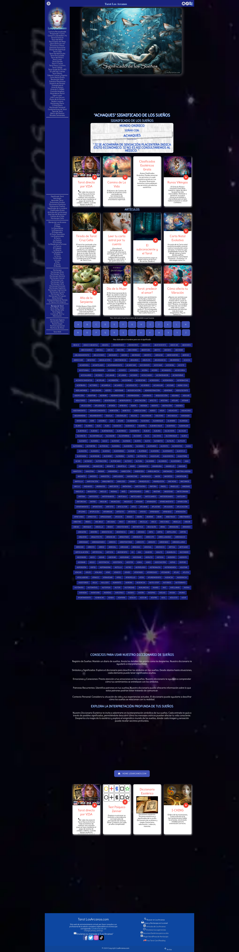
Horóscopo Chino (57, 322)
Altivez (128, 461)
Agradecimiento (97, 411)
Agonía (179, 406)
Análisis (121, 481)
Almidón (155, 451)
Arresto (140, 542)
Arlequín (151, 527)
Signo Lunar (57, 95)
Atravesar (107, 577)
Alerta (138, 441)
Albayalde (183, 426)
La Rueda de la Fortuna (57, 244)
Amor (157, 476)
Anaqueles (144, 481)
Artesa (172, 547)
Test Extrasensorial (57, 326)
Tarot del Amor (57, 39)
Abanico (146, 345)
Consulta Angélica (57, 91)
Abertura (145, 350)
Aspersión (81, 567)
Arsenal (148, 547)
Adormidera (133, 396)
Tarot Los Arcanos (116, 4)
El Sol (57, 262)
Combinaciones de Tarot (57, 109)
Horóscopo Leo (57, 280)
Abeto (157, 350)
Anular (103, 502)
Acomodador (162, 375)
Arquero (83, 537)
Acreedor (154, 380)
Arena (76, 527)
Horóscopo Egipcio (57, 320)
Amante (110, 466)
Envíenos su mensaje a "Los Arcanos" (93, 933)
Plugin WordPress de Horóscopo (154, 936)
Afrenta (123, 406)
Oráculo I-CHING (57, 89)
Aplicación (182, 507)
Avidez (131, 593)
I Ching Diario (57, 105)
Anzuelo (128, 502)
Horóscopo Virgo (57, 282)
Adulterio (80, 400)
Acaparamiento (115, 365)
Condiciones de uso (98, 928)
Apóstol (132, 512)
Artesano (183, 547)
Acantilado (98, 365)
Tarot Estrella (57, 61)
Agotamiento (79, 411)
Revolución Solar (57, 79)
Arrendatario (98, 542)
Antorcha (81, 502)
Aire (92, 421)
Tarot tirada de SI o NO (57, 69)
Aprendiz (167, 512)
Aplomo (81, 512)
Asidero (171, 557)
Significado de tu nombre (57, 208)
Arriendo (163, 542)
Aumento (117, 583)
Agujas (134, 416)
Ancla (77, 486)
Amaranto (143, 466)
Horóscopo (57, 270)
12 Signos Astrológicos (57, 302)
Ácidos (99, 375)
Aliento (164, 446)
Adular (186, 396)
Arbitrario (184, 517)
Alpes (130, 456)
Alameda (183, 421)
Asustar (183, 567)
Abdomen (186, 345)
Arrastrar (124, 537)
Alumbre (150, 461)
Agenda (143, 406)
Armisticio (107, 532)
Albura (157, 431)
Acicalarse (86, 375)
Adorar (103, 396)
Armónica (120, 532)
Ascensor (81, 557)
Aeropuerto (125, 400)
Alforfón (91, 446)
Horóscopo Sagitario (57, 288)
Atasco (117, 572)
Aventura (95, 593)
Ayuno (182, 593)
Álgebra (116, 446)
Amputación (92, 481)
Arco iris (164, 522)
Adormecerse (117, 396)
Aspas (172, 562)
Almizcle (181, 451)
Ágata (133, 406)
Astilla (118, 567)
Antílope (181, 496)
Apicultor (122, 507)
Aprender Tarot (57, 200)
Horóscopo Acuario (57, 292)
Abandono (133, 345)
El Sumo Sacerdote (57, 234)
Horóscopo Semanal (57, 107)
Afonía (112, 406)
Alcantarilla (96, 436)
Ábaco (76, 345)
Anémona (127, 486)
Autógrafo (180, 583)
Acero (154, 370)
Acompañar (178, 375)
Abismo (167, 350)
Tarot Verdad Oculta (57, 53)
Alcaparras (124, 436)
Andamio (88, 486)
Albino (94, 431)
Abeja (110, 350)
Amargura (156, 466)
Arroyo (91, 547)
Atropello (130, 577)
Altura (139, 461)
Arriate (151, 542)
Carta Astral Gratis (57, 77)
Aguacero (186, 411)
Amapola (122, 466)
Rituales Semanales (57, 115)
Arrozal (112, 547)
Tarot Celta (57, 51)
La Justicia (57, 240)
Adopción (79, 396)
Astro (128, 567)
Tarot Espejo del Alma (57, 41)
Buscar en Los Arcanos (154, 920)
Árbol (88, 522)
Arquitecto (96, 537)
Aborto (147, 355)
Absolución (104, 360)
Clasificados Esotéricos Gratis (147, 165)
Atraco (95, 577)
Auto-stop (154, 583)
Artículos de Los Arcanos (57, 212)
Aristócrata (122, 527)
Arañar (150, 517)
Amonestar (132, 476)
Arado (129, 517)
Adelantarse (81, 390)
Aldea (184, 436)
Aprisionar (105, 517)
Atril (119, 577)
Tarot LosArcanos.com (93, 919)
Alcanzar (110, 436)
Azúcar (143, 598)
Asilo (92, 562)
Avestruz (119, 593)
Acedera (170, 365)
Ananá (132, 481)
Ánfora (153, 486)
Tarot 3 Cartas (57, 63)
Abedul (99, 350)
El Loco (57, 224)
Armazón (82, 532)
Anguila (79, 492)
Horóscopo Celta (57, 218)
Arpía (159, 532)
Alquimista (168, 456)
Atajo (88, 572)
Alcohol (157, 436)
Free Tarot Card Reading (155, 940)
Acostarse (127, 380)
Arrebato (137, 537)
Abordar (136, 355)
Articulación (81, 552)
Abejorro (132, 350)
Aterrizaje (152, 572)
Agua (162, 411)
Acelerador (98, 370)
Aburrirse (174, 360)
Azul (163, 598)
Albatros (171, 426)
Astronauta (155, 567)
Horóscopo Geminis (57, 276)
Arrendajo (180, 537)
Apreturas (79, 517)
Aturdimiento (154, 577)
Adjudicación (134, 390)
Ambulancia (153, 471)
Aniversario (135, 492)
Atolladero (82, 577)
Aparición (182, 502)
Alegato (83, 441)
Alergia (126, 441)
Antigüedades (166, 496)
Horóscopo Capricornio (57, 290)
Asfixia (160, 557)
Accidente (145, 365)
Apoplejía (94, 512)
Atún (141, 577)
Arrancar (110, 537)
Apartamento (82, 507)
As (132, 552)
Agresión (114, 411)
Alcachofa (169, 431)
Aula (95, 583)
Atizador (165, 572)
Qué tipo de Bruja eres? (57, 214)
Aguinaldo (121, 416)
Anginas (186, 486)
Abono (124, 355)
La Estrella (57, 258)
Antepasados (108, 496)
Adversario (95, 400)
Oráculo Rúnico (57, 87)
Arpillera (171, 532)
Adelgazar (96, 390)
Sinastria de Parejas (57, 83)
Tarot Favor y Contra (57, 65)
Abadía (105, 345)
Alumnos (163, 461)
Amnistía (105, 476)
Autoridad (129, 587)
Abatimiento (160, 345)
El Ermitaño (57, 242)
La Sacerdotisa (57, 228)
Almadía (95, 451)
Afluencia (99, 406)
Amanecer (97, 466)
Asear (101, 557)
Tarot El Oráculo (57, 37)
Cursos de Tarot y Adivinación (57, 315)
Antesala (122, 496)
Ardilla (176, 522)
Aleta (147, 441)
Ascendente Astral (57, 93)
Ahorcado (81, 421)
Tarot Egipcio (57, 312)
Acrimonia (168, 380)
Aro (131, 532)
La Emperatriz (57, 230)
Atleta (186, 572)
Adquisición (162, 396)
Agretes (126, 411)
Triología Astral (57, 85)
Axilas (162, 593)
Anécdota (113, 486)
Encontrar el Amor (57, 45)
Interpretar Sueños (57, 206)
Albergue (82, 431)
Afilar (175, 400)
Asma (139, 562)
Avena (186, 587)
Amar (132, 466)
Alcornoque (171, 436)
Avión (141, 593)
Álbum (147, 431)
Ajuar (120, 421)
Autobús (167, 583)
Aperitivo (97, 507)
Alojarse (108, 456)
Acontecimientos (84, 380)
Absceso (91, 360)
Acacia (187, 360)
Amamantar (84, 466)
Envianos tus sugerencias (154, 930)
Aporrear (107, 512)
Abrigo (185, 355)
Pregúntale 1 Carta (57, 33)
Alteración (101, 461)
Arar (159, 517)
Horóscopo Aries (57, 272)
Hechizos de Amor (57, 328)
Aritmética (138, 527)
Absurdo (134, 360)
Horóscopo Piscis (57, 294)
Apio (133, 507)
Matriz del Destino (57, 113)
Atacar (78, 572)
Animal (114, 492)
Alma (188, 446)
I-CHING (178, 810)
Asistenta (117, 562)
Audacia (169, 577)
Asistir (129, 562)
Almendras (119, 451)
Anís (123, 492)
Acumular (158, 385)
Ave (164, 587)
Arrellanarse (164, 537)
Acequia (134, 370)
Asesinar (137, 557)
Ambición (125, 471)
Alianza (139, 446)
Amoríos (168, 476)
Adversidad (110, 400)
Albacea (117, 426)
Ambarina (112, 471)
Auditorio (83, 583)
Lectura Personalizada (57, 32)
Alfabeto (158, 441)
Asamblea (171, 552)
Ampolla (79, 481)
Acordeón (113, 380)
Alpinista (142, 456)
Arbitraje (170, 517)
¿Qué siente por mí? (57, 43)
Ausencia (141, 583)
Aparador (151, 502)
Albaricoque (156, 426)
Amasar (182, 466)
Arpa (151, 532)
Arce (121, 522)
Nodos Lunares (57, 101)
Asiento (183, 557)
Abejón (120, 350)
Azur (184, 598)
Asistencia (104, 562)
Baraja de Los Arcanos (57, 222)
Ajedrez (102, 421)
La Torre (57, 256)
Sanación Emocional (57, 47)
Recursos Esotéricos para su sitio (154, 933)
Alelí (104, 441)
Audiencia (182, 577)
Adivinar (119, 390)
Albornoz (121, 431)
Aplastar (156, 507)
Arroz (101, 547)
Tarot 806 (57, 332)
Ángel (163, 486)
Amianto (82, 476)
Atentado (138, 572)
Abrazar (159, 355)
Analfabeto (107, 481)
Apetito (109, 507)
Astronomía (170, 567)
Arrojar (80, 547)
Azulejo (173, 598)
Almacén (83, 451)
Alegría (94, 441)
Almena (106, 451)
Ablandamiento (82, 355)
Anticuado (136, 496)
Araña (139, 517)
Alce (147, 436)
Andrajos (100, 486)
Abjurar (179, 350)
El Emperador (57, 232)
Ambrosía (139, 471)
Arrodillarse (179, 542)
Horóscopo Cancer (57, 278)
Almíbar (143, 451)
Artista (109, 552)
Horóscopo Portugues (57, 296)
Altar (78, 461)
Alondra (120, 456)
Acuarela (106, 385)
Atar (108, 572)
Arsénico (160, 547)
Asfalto (149, 557)
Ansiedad (168, 492)
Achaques (166, 370)
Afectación (140, 400)
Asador (148, 552)
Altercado (116, 461)
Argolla (99, 527)
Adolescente (182, 390)
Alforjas (104, 446)
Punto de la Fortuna (57, 99)
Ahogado (185, 416)
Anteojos (93, 496)
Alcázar (137, 436)
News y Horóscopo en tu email (154, 923)
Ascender (184, 552)
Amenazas (167, 471)
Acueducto (131, 385)
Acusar (170, 385)
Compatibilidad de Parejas (57, 300)
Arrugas (136, 547)
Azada (111, 598)
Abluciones (99, 355)
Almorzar (94, 456)
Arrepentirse (126, 542)
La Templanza (57, 252)
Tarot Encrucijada (57, 55)
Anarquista (158, 481)
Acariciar (131, 365)
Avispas (151, 593)
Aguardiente (96, 416)
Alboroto (134, 431)
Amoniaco (146, 476)
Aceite (181, 365)
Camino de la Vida (57, 216)
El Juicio (57, 264)
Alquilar (154, 456)
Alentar (115, 441)
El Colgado (57, 248)
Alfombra (77, 446)
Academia (84, 365)
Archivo (132, 522)
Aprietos (92, 517)
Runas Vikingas (177, 182)
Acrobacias (182, 380)
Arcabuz (99, 522)
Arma (162, 527)
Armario (187, 527)
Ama (186, 461)
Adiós (108, 390)
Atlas (176, 572)
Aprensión (181, 512)
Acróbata (81, 385)
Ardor (187, 522)
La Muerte (57, 250)
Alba (107, 426)
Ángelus (174, 486)
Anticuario (150, 496)
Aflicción (86, 406)
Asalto (159, 552)
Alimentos (177, 446)
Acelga (111, 370)
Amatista (77, 471)
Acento (122, 370)
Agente (154, 406)
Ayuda (172, 593)
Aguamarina (80, 416)
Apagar (139, 502)
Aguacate (173, 411)
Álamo (78, 426)
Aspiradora (105, 567)
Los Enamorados (57, 236)
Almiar (131, 451)
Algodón (128, 446)
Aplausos (168, 507)
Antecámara (182, 492)
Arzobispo (122, 552)
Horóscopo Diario (57, 103)
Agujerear (146, 416)
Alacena (145, 421)
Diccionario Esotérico (57, 204)
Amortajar (181, 476)
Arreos (112, 542)
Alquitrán (182, 456)
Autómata (79, 587)
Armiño (93, 532)
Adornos (147, 396)
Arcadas (111, 522)
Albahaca (129, 426)
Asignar (81, 562)
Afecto (153, 400)
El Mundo (57, 266)
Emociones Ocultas (57, 202)
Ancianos (184, 481)
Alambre (171, 421)
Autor (117, 587)
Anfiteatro (140, 486)
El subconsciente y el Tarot (147, 249)
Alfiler (181, 441)
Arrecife (150, 537)
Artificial (97, 552)
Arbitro (77, 522)
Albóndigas (107, 431)
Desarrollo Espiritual (57, 49)
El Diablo (57, 254)
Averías (107, 593)
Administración (152, 390)
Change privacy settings (93, 930)
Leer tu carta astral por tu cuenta (116, 240)
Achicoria (180, 370)
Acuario (118, 385)
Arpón (183, 532)
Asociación (160, 562)
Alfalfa (170, 441)
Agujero (159, 416)
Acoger (133, 375)
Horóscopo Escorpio (57, 286)
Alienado (152, 446)
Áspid (93, 567)
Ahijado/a (172, 416)
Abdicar (174, 345)
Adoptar (92, 396)
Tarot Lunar (57, 59)
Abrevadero (172, 355)
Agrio (152, 411)
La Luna (57, 260)
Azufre (154, 598)
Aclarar (122, 375)
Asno (148, 562)
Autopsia (106, 587)
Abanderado (118, 345)
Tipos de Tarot (57, 111)
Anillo (103, 492)
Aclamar (110, 375)
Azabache (99, 598)
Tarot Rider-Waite (57, 308)
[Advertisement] (57, 155)
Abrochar (78, 360)
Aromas (141, 532)
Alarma (89, 426)
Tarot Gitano (57, 73)
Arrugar (124, 547)
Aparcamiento (166, 502)
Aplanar (144, 507)
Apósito (120, 512)
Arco (153, 522)
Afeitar (164, 400)
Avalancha (144, 587)
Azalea (133, 598)
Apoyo (143, 512)
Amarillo (170, 466)
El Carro (57, 238)
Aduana (175, 396)
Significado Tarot (57, 196)
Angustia (92, 492)
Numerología (57, 324)
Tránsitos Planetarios (57, 81)
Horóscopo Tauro (57, 274)
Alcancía (81, 436)
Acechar (158, 365)
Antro (93, 502)
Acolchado (147, 375)
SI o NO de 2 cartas (57, 71)
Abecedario (86, 350)
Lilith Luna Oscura (57, 97)
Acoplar (100, 380)
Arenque (87, 527)
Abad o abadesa (90, 345)
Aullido (105, 583)
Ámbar (101, 471)
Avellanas (175, 587)
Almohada (81, 456)
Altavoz (88, 461)
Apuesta (118, 517)
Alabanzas (132, 421)
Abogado (113, 355)
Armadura (173, 527)
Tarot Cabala (57, 67)
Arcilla (143, 522)
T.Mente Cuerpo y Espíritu (57, 75)
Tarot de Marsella (57, 310)
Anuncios (115, 502)
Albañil (142, 426)
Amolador (118, 476)
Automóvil (93, 587)
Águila (109, 416)
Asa (139, 552)
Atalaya (98, 572)
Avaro (155, 587)
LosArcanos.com (122, 948)
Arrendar (83, 542)
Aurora (128, 583)
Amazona (90, 471)
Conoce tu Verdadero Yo (57, 35)
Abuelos (146, 360)
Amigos (93, 476)
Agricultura (140, 411)
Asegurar (124, 557)
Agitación (167, 406)
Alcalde (182, 431)
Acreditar (140, 380)
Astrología (57, 198)
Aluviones (176, 461)
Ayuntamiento (84, 598)
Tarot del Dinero (57, 57)
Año (147, 492)
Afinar (185, 400)
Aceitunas (84, 370)
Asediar (112, 557)
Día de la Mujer (117, 288)
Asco (92, 557)
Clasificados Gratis (57, 210)
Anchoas (172, 481)
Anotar (156, 492)
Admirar (168, 390)
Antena (81, 496)
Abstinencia (120, 360)
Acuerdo (145, 385)
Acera (145, 370)
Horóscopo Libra (57, 284)
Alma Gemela (57, 298)
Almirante (168, 451)
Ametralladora (183, 471)
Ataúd (127, 572)
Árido (110, 527)
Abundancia (160, 360)
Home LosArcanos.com (132, 773)
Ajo (112, 421)
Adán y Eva (182, 385)
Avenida (83, 593)
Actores (93, 385)
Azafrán (121, 598)
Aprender (154, 512)
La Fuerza (57, 246)
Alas (99, 426)
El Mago (57, 226)
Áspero (182, 562)
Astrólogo (141, 567)
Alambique (158, 421)
